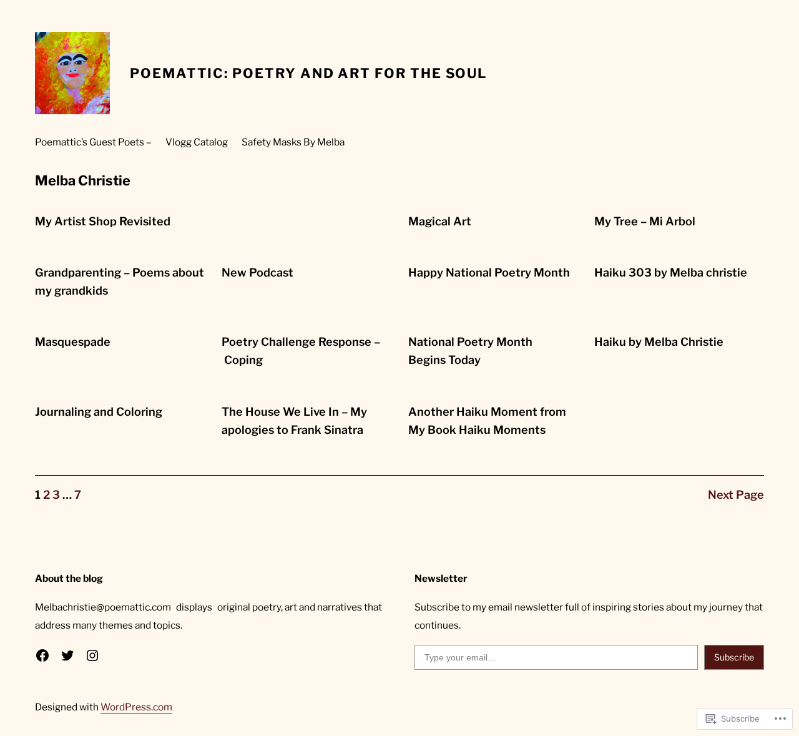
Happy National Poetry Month (489, 272)
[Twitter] (67, 655)
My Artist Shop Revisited (102, 221)
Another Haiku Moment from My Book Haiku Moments (487, 420)
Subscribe (734, 657)
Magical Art (439, 221)
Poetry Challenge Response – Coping (301, 350)
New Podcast (257, 272)
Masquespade (72, 341)
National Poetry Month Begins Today (470, 350)
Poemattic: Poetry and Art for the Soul (308, 73)
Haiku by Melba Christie (658, 341)
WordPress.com (136, 707)
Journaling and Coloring (98, 411)
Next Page (736, 494)
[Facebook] (42, 655)
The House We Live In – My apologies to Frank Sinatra (294, 420)
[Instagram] (92, 655)
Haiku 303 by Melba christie (670, 272)
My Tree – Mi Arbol (644, 221)
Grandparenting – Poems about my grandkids (119, 281)
